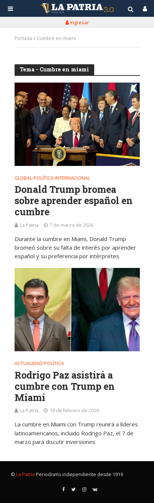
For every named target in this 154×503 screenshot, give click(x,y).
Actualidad (29, 364)
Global (23, 178)
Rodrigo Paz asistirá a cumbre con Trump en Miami (65, 386)
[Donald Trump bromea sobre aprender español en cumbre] (77, 124)
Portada (23, 38)
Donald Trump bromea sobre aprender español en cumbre (74, 200)
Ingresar (79, 22)
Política (54, 364)
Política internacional (62, 178)
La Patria (29, 225)
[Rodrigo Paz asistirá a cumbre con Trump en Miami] (77, 309)
